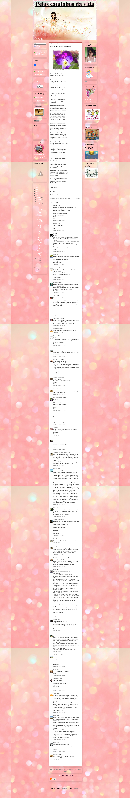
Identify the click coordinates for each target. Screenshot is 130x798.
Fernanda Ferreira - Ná (58, 397)
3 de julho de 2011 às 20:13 (59, 675)
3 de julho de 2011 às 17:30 (59, 566)
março (38, 263)
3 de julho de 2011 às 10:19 (59, 356)
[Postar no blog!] (75, 198)
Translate (39, 47)
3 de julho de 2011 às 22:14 (59, 739)
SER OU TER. (39, 236)
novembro (39, 199)
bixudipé (55, 439)
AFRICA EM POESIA (58, 655)
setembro (39, 203)
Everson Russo (56, 389)
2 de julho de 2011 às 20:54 (59, 315)
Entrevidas (55, 538)
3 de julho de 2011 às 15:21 (59, 516)
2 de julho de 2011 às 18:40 (59, 220)
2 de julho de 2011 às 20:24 (59, 292)
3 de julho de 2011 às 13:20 (59, 424)
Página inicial (66, 770)
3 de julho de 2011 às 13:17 (59, 411)
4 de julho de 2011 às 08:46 (59, 760)
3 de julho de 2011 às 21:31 (59, 712)
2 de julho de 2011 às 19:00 (59, 251)
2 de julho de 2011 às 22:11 (59, 332)
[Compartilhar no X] (77, 198)
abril (38, 260)
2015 (37, 187)
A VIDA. (39, 248)
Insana (54, 742)
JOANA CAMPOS (57, 359)
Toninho (55, 254)
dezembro (39, 197)
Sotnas (54, 715)
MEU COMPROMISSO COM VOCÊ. (39, 253)
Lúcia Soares (56, 282)
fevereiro (39, 265)
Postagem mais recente (56, 769)
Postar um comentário (57, 763)
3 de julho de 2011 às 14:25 (59, 465)
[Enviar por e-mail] (74, 198)
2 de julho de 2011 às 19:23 (59, 264)
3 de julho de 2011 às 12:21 (59, 385)
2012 (37, 193)
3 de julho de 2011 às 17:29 (59, 554)
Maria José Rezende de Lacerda (60, 452)
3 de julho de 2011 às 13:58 (59, 449)
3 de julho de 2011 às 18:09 (59, 631)
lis (53, 233)
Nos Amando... (56, 678)
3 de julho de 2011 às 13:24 (59, 436)
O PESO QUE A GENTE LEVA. (39, 232)
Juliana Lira (56, 267)
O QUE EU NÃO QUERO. (39, 211)
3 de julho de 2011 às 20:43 (59, 690)
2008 (37, 272)
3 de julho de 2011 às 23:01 (59, 751)
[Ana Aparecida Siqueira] (35, 65)
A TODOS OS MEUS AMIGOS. (40, 226)
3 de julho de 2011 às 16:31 (59, 543)
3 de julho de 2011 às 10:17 (59, 346)
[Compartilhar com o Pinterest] (79, 198)
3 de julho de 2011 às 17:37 (59, 616)
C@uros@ (55, 296)
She (54, 427)
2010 (37, 267)
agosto (38, 206)
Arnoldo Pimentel (57, 328)
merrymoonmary (64, 788)
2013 (37, 191)
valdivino (55, 619)
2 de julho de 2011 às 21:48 (59, 325)
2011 (37, 195)
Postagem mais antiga (75, 769)
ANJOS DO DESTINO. (40, 240)
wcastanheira (56, 349)
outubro (39, 201)
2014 (37, 189)
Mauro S (55, 693)
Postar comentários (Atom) (68, 775)
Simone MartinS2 (57, 318)
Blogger (76, 788)
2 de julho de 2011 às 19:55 (59, 279)
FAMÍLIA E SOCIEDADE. (40, 216)
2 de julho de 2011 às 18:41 (59, 230)
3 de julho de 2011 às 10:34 (59, 374)
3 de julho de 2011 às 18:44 (59, 651)
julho (38, 208)
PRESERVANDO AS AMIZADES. (40, 244)
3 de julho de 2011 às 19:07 (59, 666)
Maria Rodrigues (57, 377)
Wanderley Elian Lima (58, 335)
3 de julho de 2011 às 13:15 (59, 394)
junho (38, 258)
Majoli (54, 507)
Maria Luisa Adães (57, 519)
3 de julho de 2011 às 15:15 (59, 504)
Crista (54, 634)
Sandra (55, 569)
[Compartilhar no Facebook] (78, 198)
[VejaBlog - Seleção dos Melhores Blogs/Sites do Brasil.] (40, 53)
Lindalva (55, 468)
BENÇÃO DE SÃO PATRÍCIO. (40, 221)
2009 (37, 269)
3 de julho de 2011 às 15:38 (59, 535)
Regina (54, 669)
